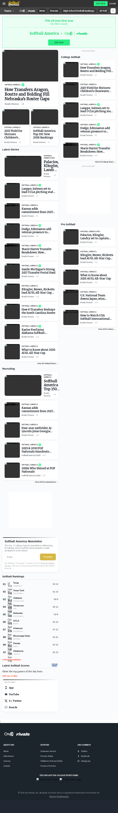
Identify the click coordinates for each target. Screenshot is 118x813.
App (11, 687)
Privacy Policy (46, 756)
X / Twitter (15, 700)
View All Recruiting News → (46, 482)
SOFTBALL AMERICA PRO (49, 157)
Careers (7, 761)
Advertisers (8, 756)
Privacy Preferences (59, 796)
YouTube (14, 694)
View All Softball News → (47, 364)
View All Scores (9, 676)
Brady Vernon (12, 104)
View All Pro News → (107, 329)
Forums (54, 11)
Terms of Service (48, 766)
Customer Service (48, 751)
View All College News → (105, 162)
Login (112, 4)
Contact (6, 766)
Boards (13, 707)
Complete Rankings (11, 660)
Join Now (100, 3)
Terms (8, 566)
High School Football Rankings (78, 11)
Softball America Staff (31, 455)
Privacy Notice (47, 563)
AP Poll (103, 11)
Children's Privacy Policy (51, 761)
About (5, 751)
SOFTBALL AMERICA (12, 85)
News (42, 11)
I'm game (47, 557)
